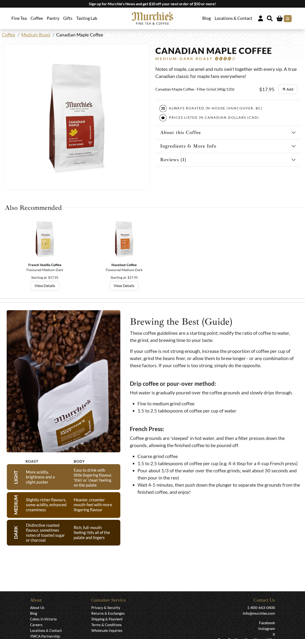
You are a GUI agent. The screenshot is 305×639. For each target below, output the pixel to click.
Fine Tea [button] (19, 18)
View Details (45, 285)
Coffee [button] (36, 18)
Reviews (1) (173, 160)
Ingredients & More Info (188, 146)
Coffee (8, 34)
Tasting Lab (86, 18)
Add (289, 89)
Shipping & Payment (107, 619)
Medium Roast (35, 34)
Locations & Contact (233, 18)
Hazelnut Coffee (124, 265)
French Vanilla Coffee (44, 265)
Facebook (267, 622)
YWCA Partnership (45, 636)
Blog (206, 18)
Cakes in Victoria (43, 619)
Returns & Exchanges (108, 613)
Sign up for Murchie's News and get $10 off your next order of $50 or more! (152, 3)
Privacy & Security (105, 607)
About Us (37, 607)
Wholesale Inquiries (106, 630)
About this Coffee (180, 132)
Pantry (53, 18)
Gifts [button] (67, 18)
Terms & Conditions (106, 625)
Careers (36, 625)
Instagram (266, 628)
